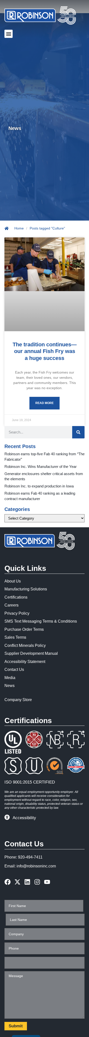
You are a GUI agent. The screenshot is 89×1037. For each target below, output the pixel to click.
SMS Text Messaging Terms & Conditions (40, 621)
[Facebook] (7, 882)
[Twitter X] (17, 882)
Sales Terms (15, 637)
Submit (16, 1026)
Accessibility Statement (24, 661)
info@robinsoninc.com (36, 866)
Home (19, 228)
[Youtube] (47, 882)
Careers (11, 605)
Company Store (18, 700)
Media (9, 678)
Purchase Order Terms (24, 629)
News (9, 685)
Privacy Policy (16, 613)
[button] (8, 34)
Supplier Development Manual (31, 653)
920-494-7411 (30, 857)
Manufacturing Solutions (25, 589)
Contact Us (14, 669)
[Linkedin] (27, 882)
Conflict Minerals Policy (25, 645)
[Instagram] (37, 882)
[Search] (78, 432)
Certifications (15, 597)
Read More (44, 403)
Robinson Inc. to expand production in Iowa (39, 486)
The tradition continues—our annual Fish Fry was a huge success (45, 351)
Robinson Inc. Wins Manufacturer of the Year (40, 466)
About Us (12, 581)
